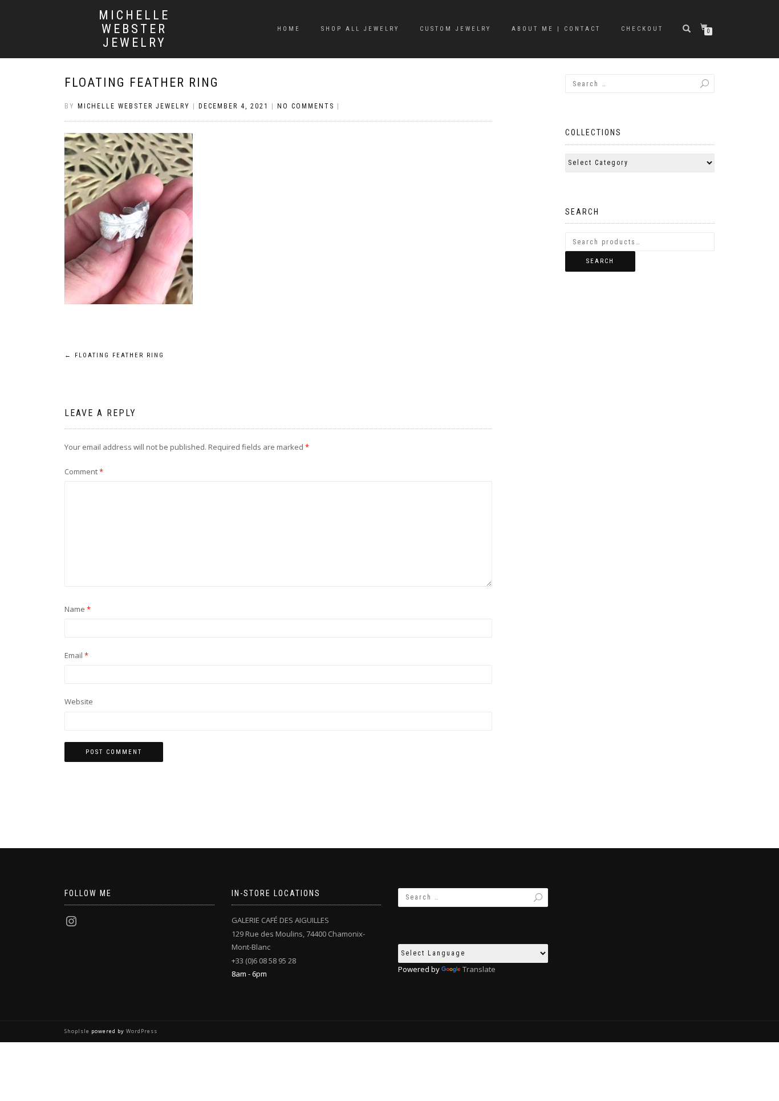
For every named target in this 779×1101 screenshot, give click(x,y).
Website (78, 701)
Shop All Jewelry (360, 29)
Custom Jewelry (455, 29)
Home (289, 29)
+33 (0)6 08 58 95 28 (264, 960)
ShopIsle (77, 1031)
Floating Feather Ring (141, 82)
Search (600, 261)
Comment (83, 471)
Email (76, 655)
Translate (479, 969)
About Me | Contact (556, 29)
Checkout (642, 29)
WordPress (140, 1031)
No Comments (305, 106)
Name (77, 609)
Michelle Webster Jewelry (134, 29)
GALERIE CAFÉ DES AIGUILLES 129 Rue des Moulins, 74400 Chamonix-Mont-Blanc (298, 933)
